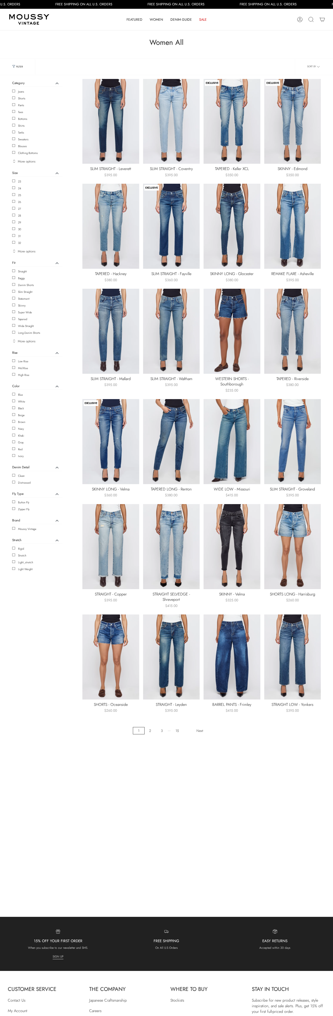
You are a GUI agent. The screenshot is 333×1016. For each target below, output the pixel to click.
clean (21, 476)
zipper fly (23, 509)
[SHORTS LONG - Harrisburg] (292, 546)
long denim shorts (29, 333)
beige (21, 415)
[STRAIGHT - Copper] (110, 546)
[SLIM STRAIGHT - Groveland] (292, 441)
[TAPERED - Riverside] (292, 331)
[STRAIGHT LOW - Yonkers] (292, 657)
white (21, 401)
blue (20, 395)
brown (21, 422)
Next (199, 730)
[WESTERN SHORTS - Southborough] (232, 331)
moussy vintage (27, 529)
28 (19, 216)
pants (21, 105)
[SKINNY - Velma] (232, 546)
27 (19, 209)
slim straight (25, 292)
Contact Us (16, 1000)
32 (19, 243)
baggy (21, 278)
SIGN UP (58, 956)
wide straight (26, 326)
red (20, 449)
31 (19, 236)
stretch (22, 555)
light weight (25, 569)
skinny (22, 305)
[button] (134, 19)
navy (21, 429)
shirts (21, 126)
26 (19, 202)
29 (19, 222)
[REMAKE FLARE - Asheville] (292, 226)
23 (19, 181)
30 (19, 229)
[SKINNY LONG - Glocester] (232, 226)
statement (23, 299)
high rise (23, 375)
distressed (24, 483)
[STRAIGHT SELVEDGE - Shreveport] (171, 546)
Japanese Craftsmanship (108, 1000)
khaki (21, 436)
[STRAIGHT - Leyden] (171, 657)
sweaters (23, 139)
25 (19, 195)
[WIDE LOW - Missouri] (232, 441)
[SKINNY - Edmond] (292, 121)
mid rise (23, 368)
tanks (21, 132)
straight (22, 271)
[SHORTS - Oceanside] (110, 657)
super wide (25, 312)
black (21, 408)
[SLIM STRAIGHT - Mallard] (110, 331)
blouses (22, 146)
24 (19, 188)
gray (21, 442)
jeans (21, 92)
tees (20, 112)
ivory (21, 456)
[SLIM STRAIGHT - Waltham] (171, 331)
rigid (21, 549)
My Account (17, 1011)
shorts (21, 98)
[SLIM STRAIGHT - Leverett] (110, 121)
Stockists (177, 1000)
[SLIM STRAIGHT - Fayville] (171, 226)
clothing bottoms (28, 153)
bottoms (22, 119)
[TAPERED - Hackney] (110, 226)
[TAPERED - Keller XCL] (232, 121)
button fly (23, 502)
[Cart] (322, 19)
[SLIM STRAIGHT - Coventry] (171, 121)
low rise (23, 361)
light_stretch (25, 562)
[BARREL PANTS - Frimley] (232, 657)
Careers (95, 1011)
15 (177, 730)
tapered (22, 319)
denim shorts (26, 285)
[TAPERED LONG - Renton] (171, 441)
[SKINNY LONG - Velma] (110, 441)
